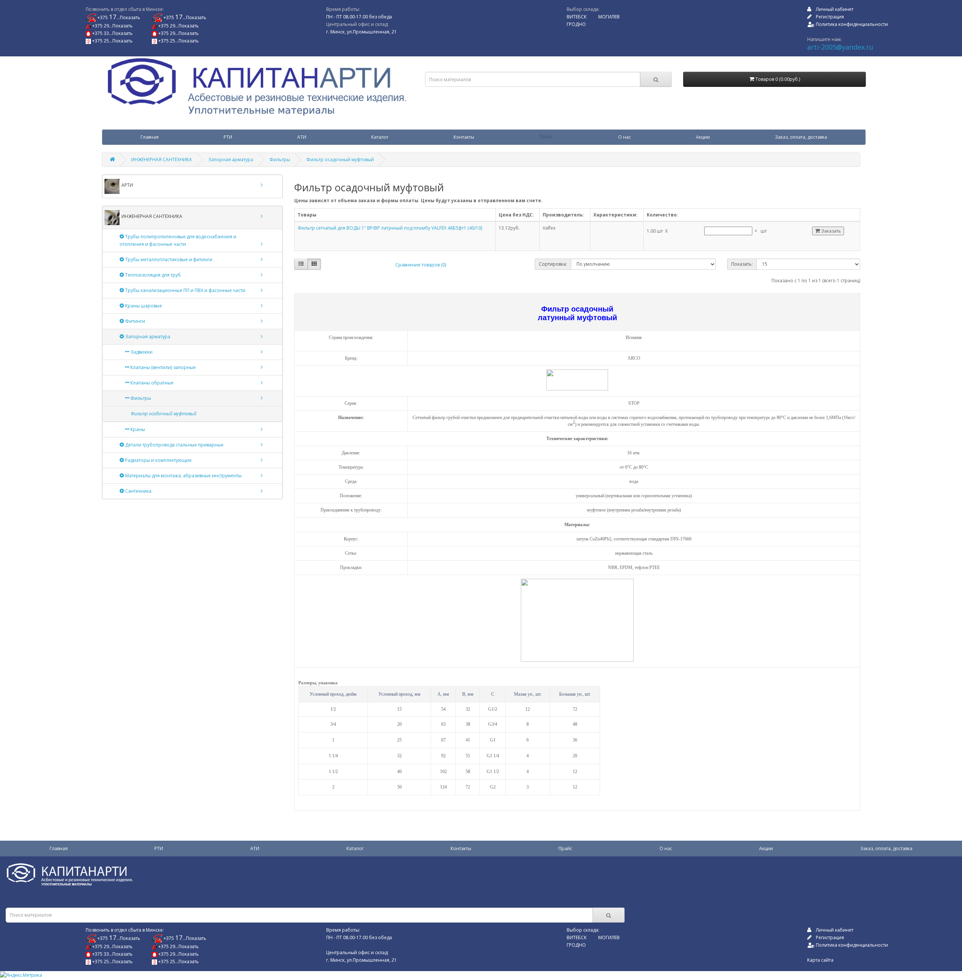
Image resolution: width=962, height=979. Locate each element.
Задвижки (141, 352)
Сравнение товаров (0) (420, 265)
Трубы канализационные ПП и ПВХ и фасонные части (184, 290)
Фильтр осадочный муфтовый (340, 159)
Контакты (464, 137)
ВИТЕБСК (577, 17)
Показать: (742, 264)
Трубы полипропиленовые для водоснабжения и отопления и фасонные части (177, 240)
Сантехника (137, 491)
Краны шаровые (143, 306)
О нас (624, 137)
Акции (703, 137)
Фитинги (134, 321)
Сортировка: (553, 264)
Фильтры (279, 159)
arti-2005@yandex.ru (840, 46)
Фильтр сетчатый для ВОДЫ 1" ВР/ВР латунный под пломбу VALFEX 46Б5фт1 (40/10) (390, 228)
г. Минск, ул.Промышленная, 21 (361, 32)
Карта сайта (820, 960)
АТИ (301, 137)
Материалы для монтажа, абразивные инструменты (183, 475)
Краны (137, 429)
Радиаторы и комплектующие (158, 460)
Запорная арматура (230, 159)
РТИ (228, 137)
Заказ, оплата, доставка (801, 137)
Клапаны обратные (151, 383)
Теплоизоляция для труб (152, 275)
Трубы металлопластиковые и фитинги (168, 259)
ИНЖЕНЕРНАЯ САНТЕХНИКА (161, 159)
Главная (150, 137)
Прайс (546, 137)
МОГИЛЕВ (609, 17)
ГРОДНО (576, 24)
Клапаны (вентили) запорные (162, 367)
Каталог (380, 137)
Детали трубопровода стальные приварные (174, 445)
